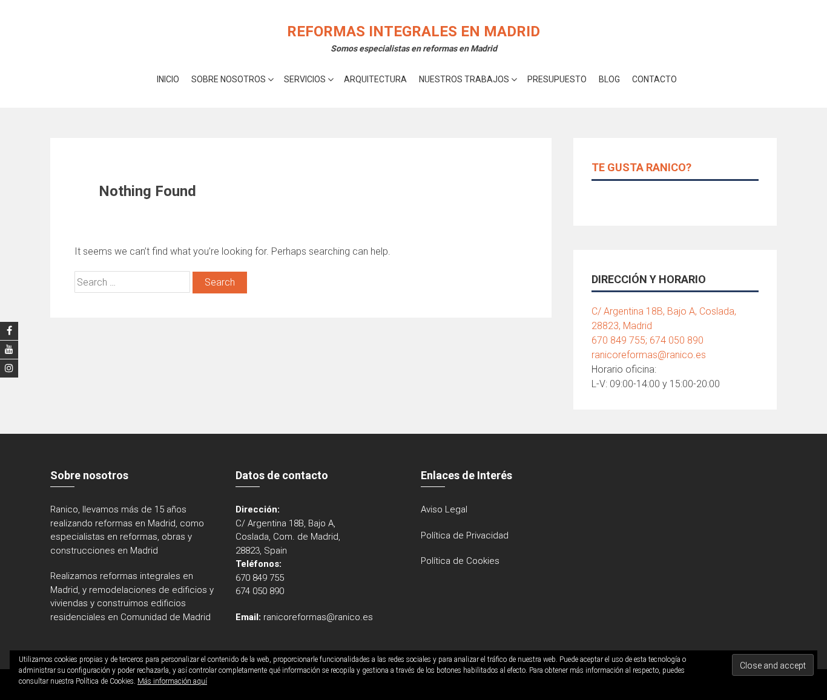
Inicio (168, 79)
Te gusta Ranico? (641, 167)
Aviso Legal (444, 509)
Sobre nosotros (228, 79)
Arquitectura (375, 79)
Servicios (305, 79)
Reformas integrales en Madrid (413, 31)
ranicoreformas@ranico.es (648, 355)
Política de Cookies (460, 560)
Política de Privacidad (465, 535)
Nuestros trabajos (464, 79)
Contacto (654, 79)
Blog (609, 79)
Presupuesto (557, 79)
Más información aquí (172, 681)
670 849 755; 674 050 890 (647, 340)
